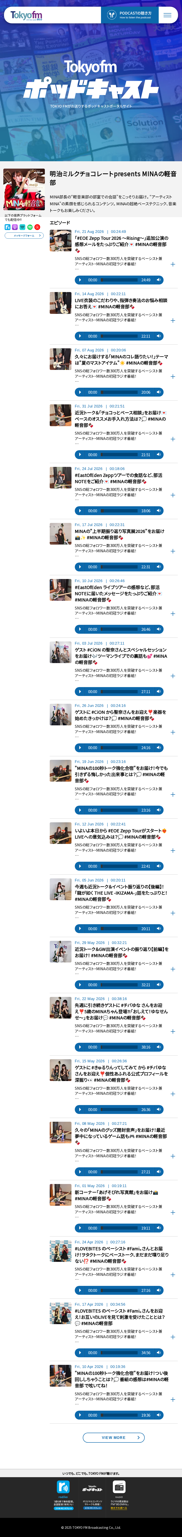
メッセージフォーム (24, 235)
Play (80, 280)
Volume (157, 279)
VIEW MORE (114, 1438)
